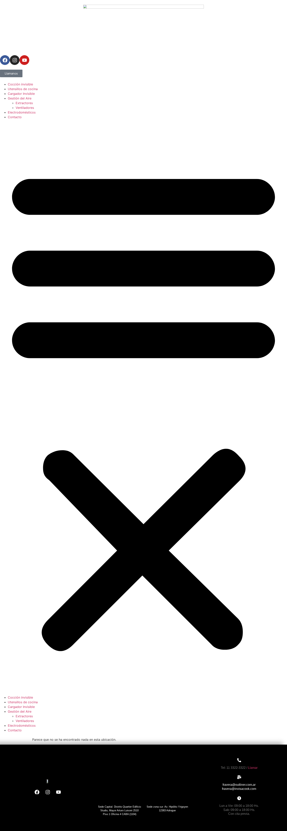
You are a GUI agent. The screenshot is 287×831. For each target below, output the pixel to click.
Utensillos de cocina (23, 89)
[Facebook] (5, 60)
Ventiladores (25, 108)
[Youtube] (24, 60)
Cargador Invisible (21, 94)
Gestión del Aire (19, 98)
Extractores (24, 103)
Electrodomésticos (22, 112)
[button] (143, 407)
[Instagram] (15, 60)
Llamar (253, 767)
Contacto (15, 117)
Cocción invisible (20, 84)
